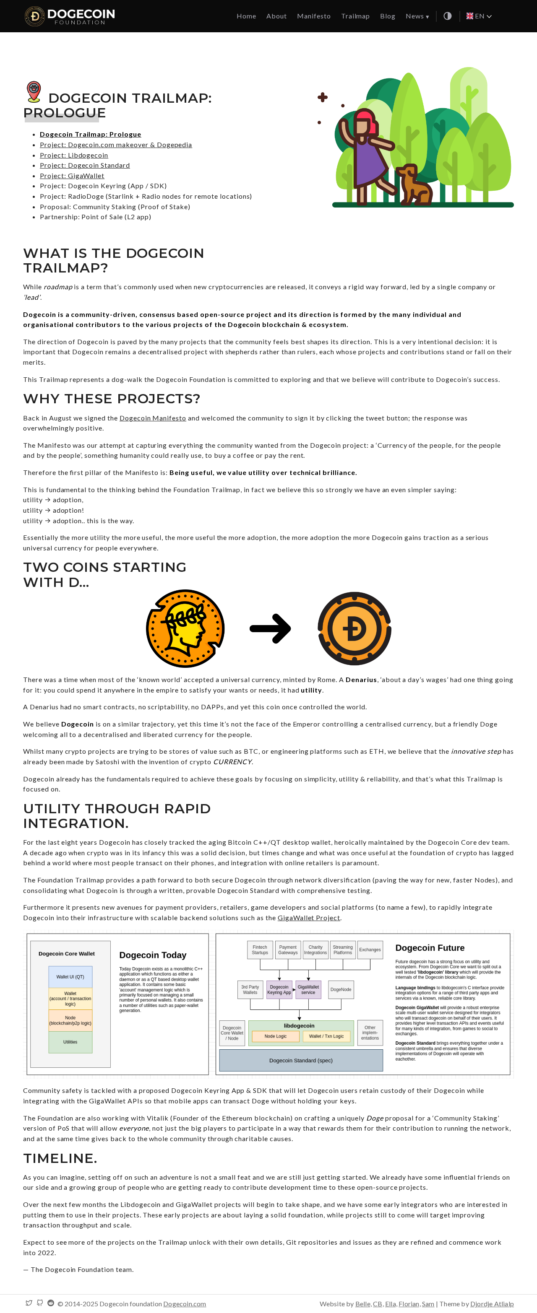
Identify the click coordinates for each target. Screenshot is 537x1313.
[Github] (39, 1304)
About (276, 16)
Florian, (410, 1304)
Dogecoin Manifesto (153, 418)
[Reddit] (50, 1304)
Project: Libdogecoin (74, 155)
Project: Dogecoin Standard (85, 165)
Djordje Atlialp (492, 1304)
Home (246, 16)
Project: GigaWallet (72, 175)
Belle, (363, 1304)
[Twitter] (29, 1304)
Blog (388, 16)
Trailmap (355, 16)
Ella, (391, 1304)
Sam (428, 1304)
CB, (378, 1304)
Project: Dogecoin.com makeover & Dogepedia (116, 144)
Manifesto (314, 16)
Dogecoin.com (184, 1304)
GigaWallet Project (309, 917)
